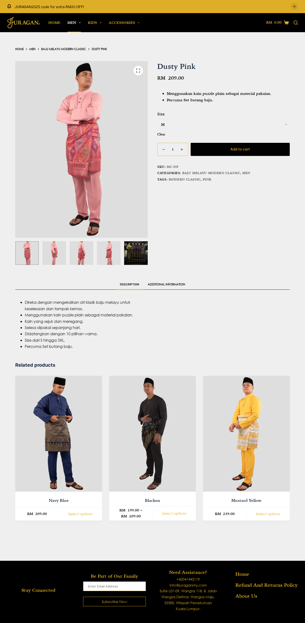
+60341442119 (188, 579)
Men (71, 22)
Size (161, 114)
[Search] (296, 23)
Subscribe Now (114, 601)
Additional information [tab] (166, 284)
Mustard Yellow (246, 500)
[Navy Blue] (58, 433)
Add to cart (240, 149)
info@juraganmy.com (188, 585)
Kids (92, 22)
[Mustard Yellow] (246, 433)
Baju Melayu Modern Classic (211, 173)
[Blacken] (152, 433)
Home (54, 22)
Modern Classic (185, 179)
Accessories (122, 22)
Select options (80, 513)
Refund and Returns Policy (266, 585)
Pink (207, 179)
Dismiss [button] (294, 6)
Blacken (152, 500)
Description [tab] (129, 284)
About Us (246, 596)
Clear (161, 134)
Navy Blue (59, 500)
